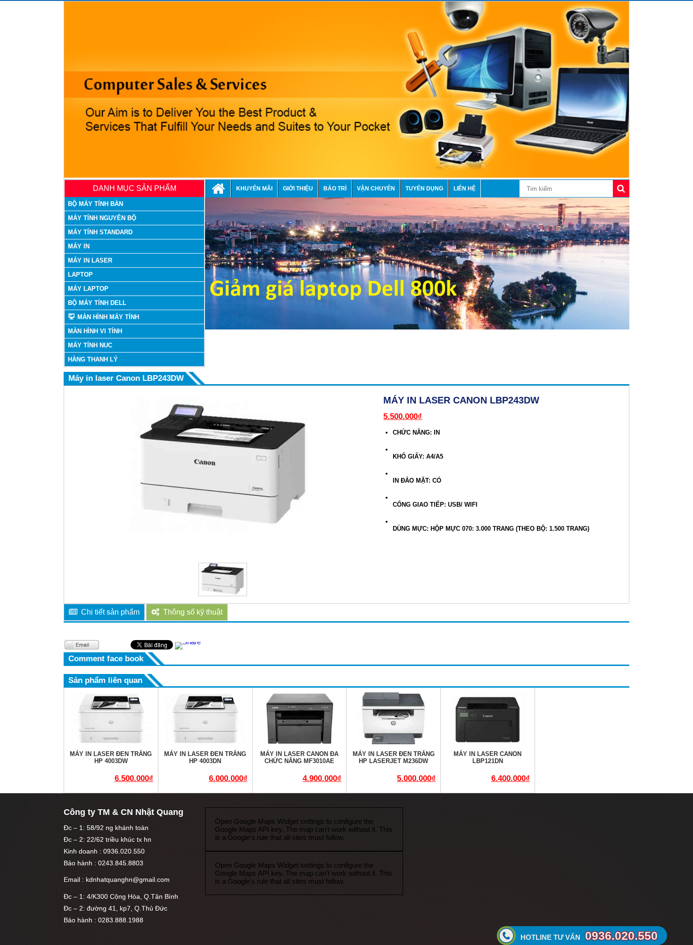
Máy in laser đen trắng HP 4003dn (205, 757)
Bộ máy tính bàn (95, 203)
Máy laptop (88, 288)
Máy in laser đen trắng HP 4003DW (111, 757)
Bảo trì (334, 188)
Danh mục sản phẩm (134, 188)
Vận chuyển (376, 188)
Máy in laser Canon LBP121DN (487, 757)
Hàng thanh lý (93, 359)
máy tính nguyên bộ (102, 218)
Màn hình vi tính (95, 331)
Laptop (80, 274)
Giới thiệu (298, 188)
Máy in (79, 246)
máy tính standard (100, 232)
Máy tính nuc (90, 345)
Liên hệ (465, 188)
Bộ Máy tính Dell (97, 302)
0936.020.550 (589, 935)
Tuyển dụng (424, 188)
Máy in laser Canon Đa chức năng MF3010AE (299, 757)
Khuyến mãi (254, 188)
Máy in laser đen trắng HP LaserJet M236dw (394, 757)
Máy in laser (90, 260)
